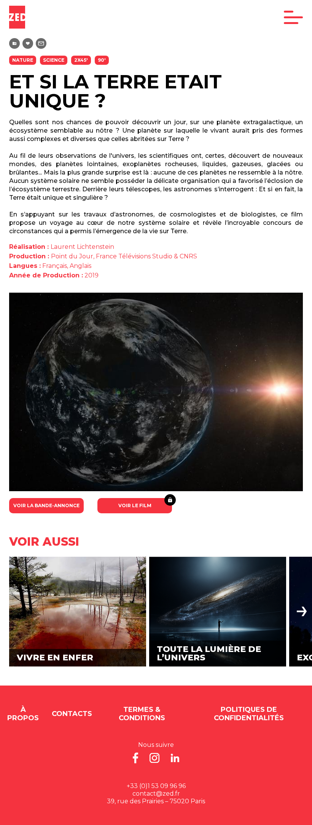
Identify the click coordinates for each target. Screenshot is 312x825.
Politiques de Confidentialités (249, 713)
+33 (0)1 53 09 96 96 (156, 786)
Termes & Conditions (142, 713)
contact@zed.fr (156, 793)
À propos (23, 713)
